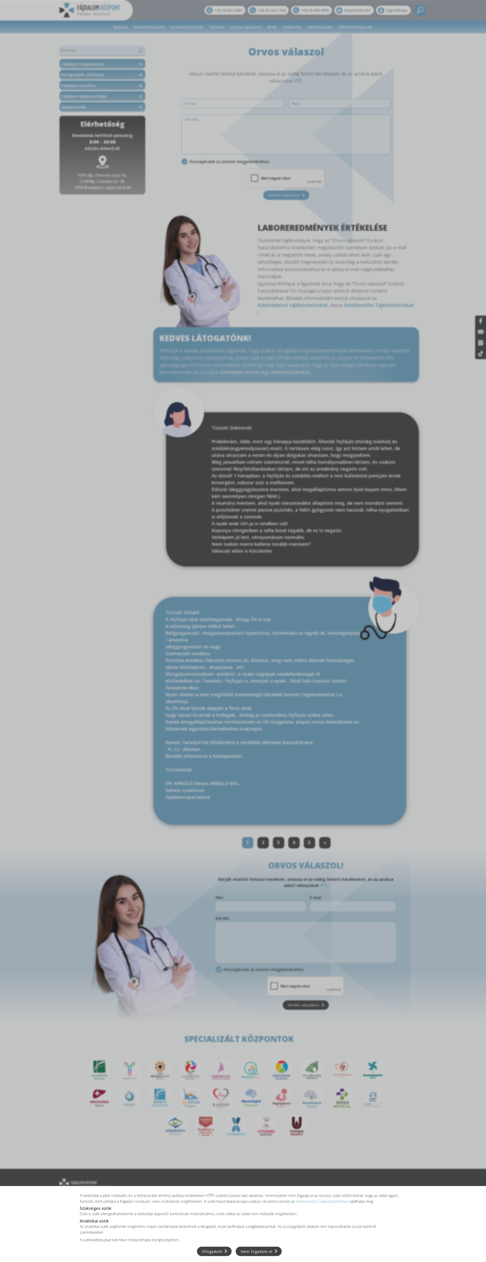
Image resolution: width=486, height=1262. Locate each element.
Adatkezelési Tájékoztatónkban (322, 1200)
